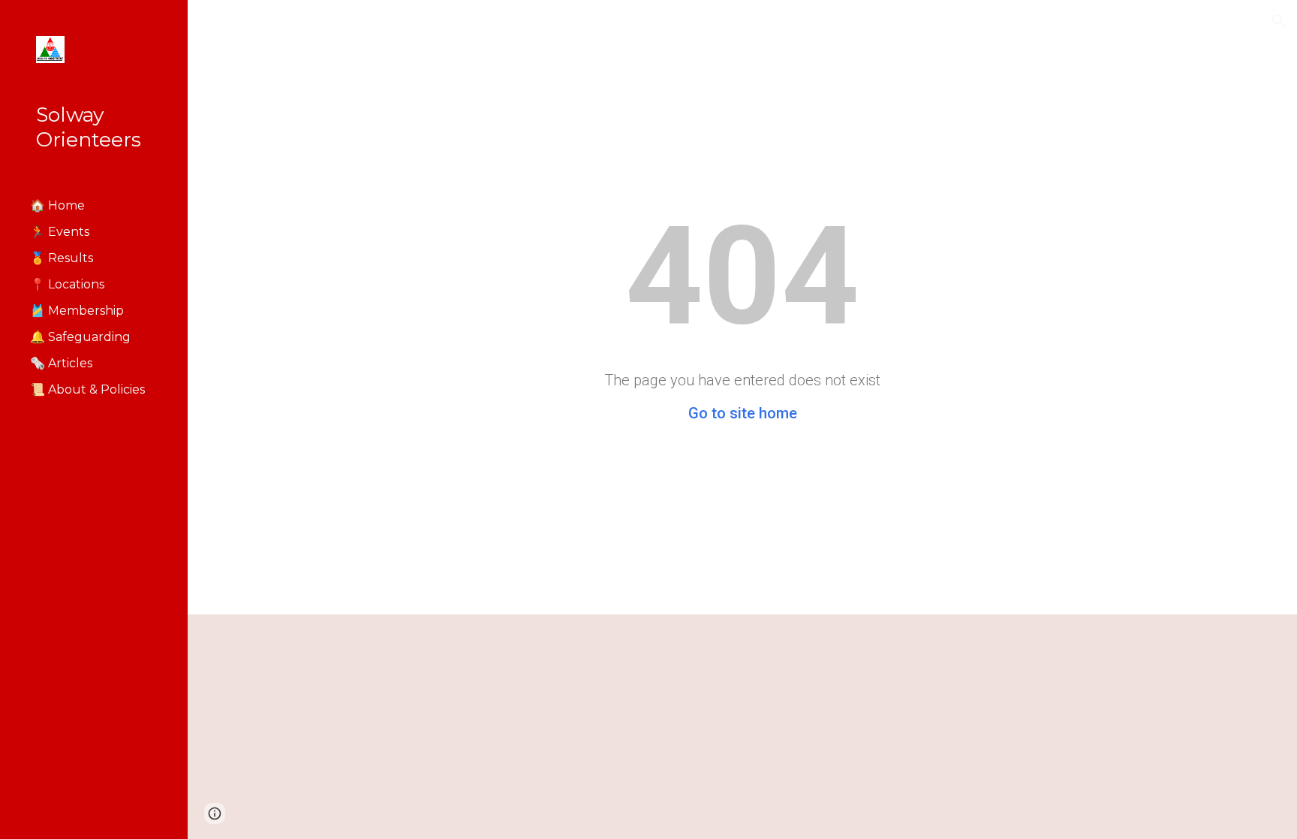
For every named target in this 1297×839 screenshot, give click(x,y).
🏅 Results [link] (61, 258)
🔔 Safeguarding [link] (80, 337)
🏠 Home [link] (57, 205)
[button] (1279, 21)
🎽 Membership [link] (77, 310)
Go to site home (742, 413)
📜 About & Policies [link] (87, 389)
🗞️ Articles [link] (61, 363)
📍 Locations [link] (67, 284)
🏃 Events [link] (59, 232)
